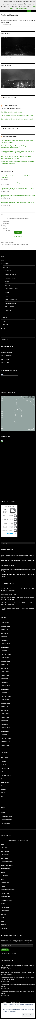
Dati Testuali (7, 314)
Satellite (3, 793)
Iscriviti (5, 949)
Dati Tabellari (7, 310)
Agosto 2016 (5, 664)
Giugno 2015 (5, 713)
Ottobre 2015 (5, 699)
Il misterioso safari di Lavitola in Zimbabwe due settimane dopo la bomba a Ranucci (16, 157)
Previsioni (4, 786)
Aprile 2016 (4, 678)
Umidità (7, 285)
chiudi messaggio (21, 8)
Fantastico (5, 221)
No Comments (6, 230)
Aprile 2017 (4, 636)
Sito (2, 796)
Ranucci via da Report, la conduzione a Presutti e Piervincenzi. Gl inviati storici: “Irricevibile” (18, 152)
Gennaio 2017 (5, 647)
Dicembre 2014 (5, 734)
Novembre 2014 (6, 738)
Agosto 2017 (5, 629)
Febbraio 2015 (5, 727)
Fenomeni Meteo (6, 775)
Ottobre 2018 (5, 622)
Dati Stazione (5, 263)
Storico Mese (5, 359)
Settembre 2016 (5, 661)
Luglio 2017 (4, 633)
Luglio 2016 (4, 668)
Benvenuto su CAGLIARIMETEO (18, 840)
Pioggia (7, 296)
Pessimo (4, 228)
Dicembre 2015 (5, 692)
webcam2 (4, 928)
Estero (3, 772)
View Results (18, 236)
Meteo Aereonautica (10, 128)
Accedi (3, 812)
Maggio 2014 (5, 745)
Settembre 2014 (5, 741)
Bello (4, 225)
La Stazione (4, 325)
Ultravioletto (9, 307)
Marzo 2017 (4, 640)
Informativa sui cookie (10, 1011)
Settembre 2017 (5, 626)
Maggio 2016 (5, 675)
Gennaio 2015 (5, 731)
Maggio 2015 (5, 717)
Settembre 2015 (5, 703)
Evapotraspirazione (11, 299)
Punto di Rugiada (10, 274)
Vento (7, 292)
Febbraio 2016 (5, 685)
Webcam (3, 321)
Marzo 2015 (4, 724)
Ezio (2, 603)
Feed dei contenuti (6, 816)
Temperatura (9, 271)
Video (3, 328)
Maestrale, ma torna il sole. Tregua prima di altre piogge (17, 183)
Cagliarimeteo (5, 765)
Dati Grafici (6, 267)
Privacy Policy (5, 339)
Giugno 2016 (5, 671)
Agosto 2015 (5, 706)
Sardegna (3, 789)
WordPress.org (5, 823)
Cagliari (11, 506)
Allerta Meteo (5, 758)
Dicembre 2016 (5, 650)
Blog (2, 260)
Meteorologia (5, 332)
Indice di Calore (10, 278)
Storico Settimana (6, 355)
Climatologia (5, 768)
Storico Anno (5, 362)
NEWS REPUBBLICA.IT (9, 137)
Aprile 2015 (4, 720)
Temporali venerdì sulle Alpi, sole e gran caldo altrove (17, 115)
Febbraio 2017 (5, 643)
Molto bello (5, 223)
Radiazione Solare (10, 303)
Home (3, 256)
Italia (2, 779)
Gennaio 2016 (5, 689)
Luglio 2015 (4, 710)
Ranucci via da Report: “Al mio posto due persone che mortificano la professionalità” (17, 146)
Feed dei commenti (6, 819)
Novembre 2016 (6, 654)
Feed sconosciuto (9, 97)
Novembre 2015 (6, 696)
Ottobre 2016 (5, 657)
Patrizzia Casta (5, 608)
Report (5, 317)
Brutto (4, 227)
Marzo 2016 (4, 682)
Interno (7, 281)
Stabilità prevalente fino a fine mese (11, 112)
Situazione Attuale (6, 352)
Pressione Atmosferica (12, 289)
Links (2, 335)
